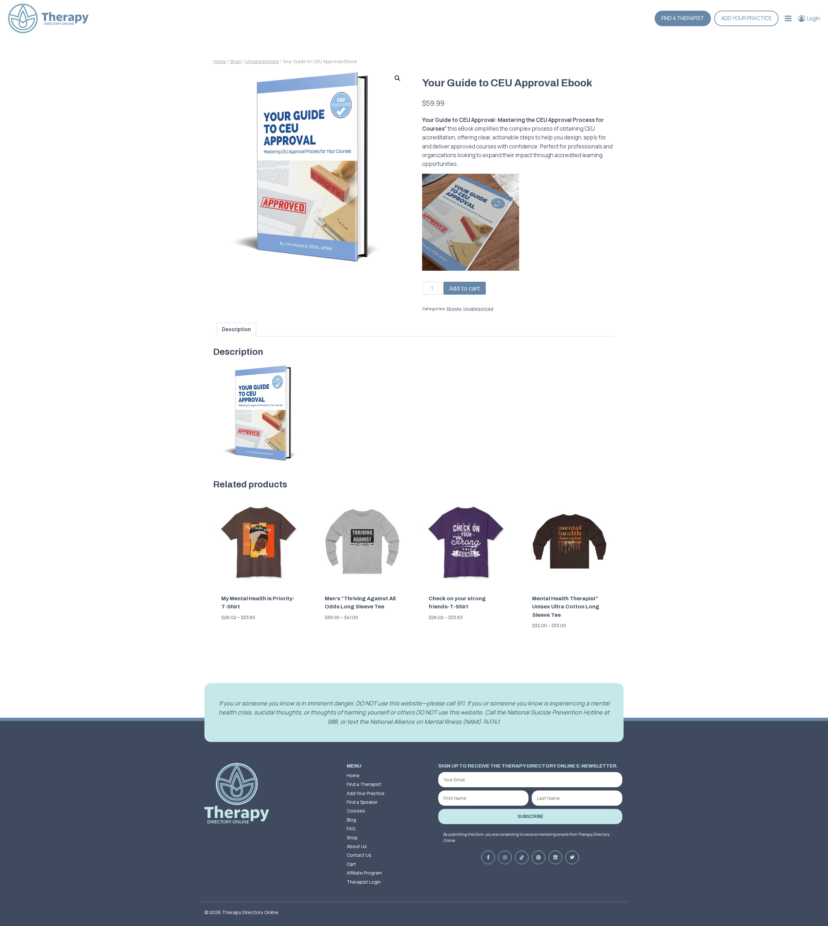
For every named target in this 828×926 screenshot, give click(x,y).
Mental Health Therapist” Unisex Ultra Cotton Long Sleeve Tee (565, 606)
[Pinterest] (538, 857)
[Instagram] (505, 857)
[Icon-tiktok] (521, 857)
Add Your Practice (746, 18)
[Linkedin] (555, 857)
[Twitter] (572, 857)
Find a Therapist (682, 18)
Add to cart (464, 288)
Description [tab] (236, 329)
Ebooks (454, 308)
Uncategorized (478, 308)
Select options (242, 636)
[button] (397, 78)
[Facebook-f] (488, 857)
